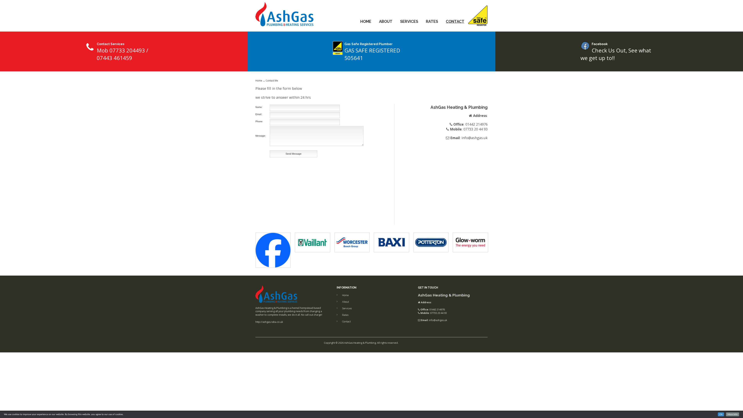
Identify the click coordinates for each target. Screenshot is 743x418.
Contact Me (272, 80)
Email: (258, 114)
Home (365, 21)
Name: (258, 107)
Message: (260, 135)
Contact (455, 21)
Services (409, 21)
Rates (432, 21)
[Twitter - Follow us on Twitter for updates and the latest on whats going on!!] (273, 250)
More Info (733, 414)
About (385, 21)
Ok (720, 414)
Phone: (259, 121)
